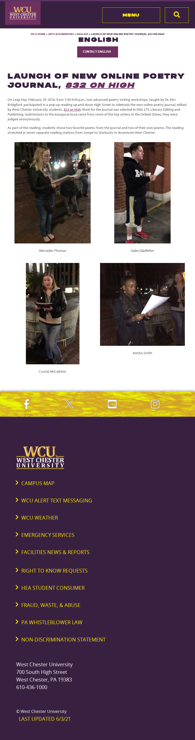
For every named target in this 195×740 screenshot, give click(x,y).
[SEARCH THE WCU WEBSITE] (177, 15)
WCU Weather (39, 517)
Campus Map (37, 483)
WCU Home (38, 34)
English (82, 34)
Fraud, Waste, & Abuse (50, 605)
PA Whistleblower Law (52, 622)
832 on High (100, 85)
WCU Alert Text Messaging (56, 500)
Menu (131, 15)
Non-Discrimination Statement (63, 639)
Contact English (97, 51)
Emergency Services (47, 535)
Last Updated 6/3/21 (45, 718)
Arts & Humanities (61, 34)
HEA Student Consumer (53, 587)
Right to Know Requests (54, 570)
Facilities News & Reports (55, 552)
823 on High (72, 109)
